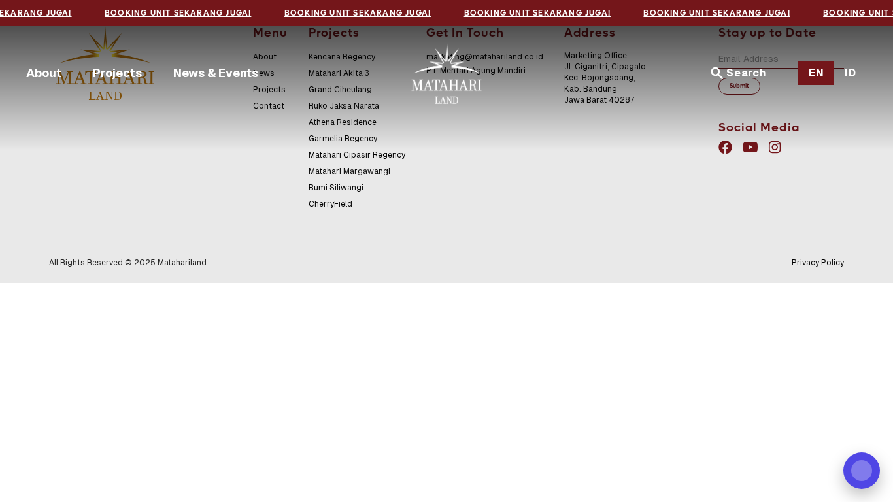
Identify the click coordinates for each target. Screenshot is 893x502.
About (43, 73)
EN (816, 73)
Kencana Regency (342, 56)
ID (850, 73)
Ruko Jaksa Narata (344, 105)
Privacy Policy (818, 262)
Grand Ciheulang (340, 89)
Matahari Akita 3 (339, 73)
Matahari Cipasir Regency (357, 154)
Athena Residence (343, 122)
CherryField (330, 204)
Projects (117, 73)
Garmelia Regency (343, 138)
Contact (268, 105)
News (264, 73)
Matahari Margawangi (349, 171)
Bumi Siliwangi (336, 187)
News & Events (215, 73)
